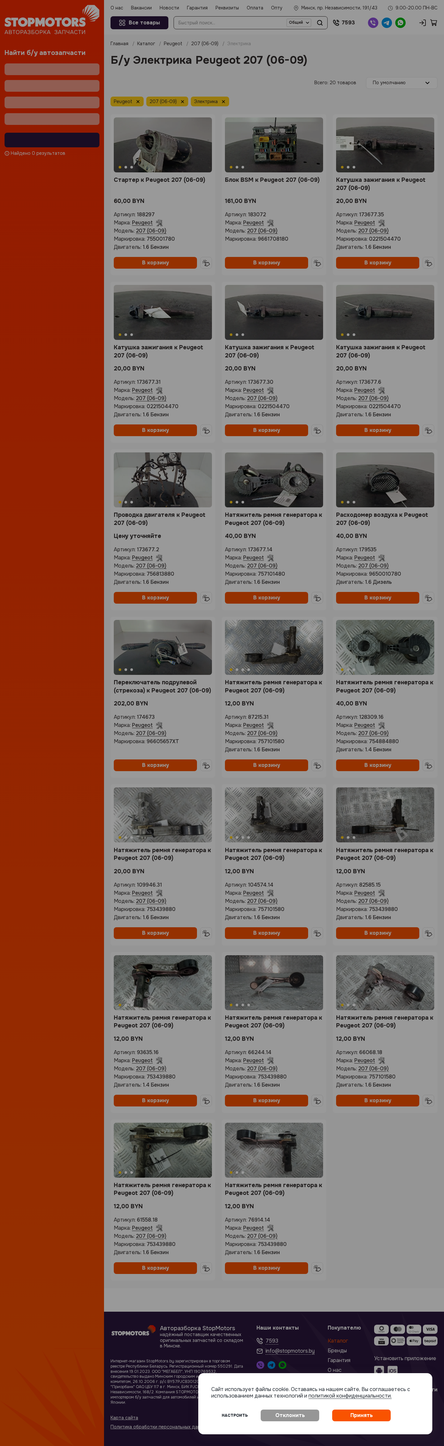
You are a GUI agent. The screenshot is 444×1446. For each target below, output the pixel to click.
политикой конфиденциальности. (350, 1395)
